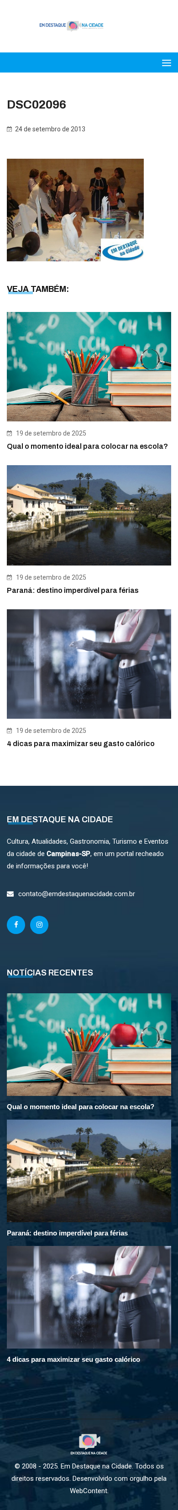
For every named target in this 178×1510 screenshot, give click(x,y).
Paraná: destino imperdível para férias (73, 590)
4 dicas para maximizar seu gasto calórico (81, 743)
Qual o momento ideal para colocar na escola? (87, 446)
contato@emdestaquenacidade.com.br (76, 894)
